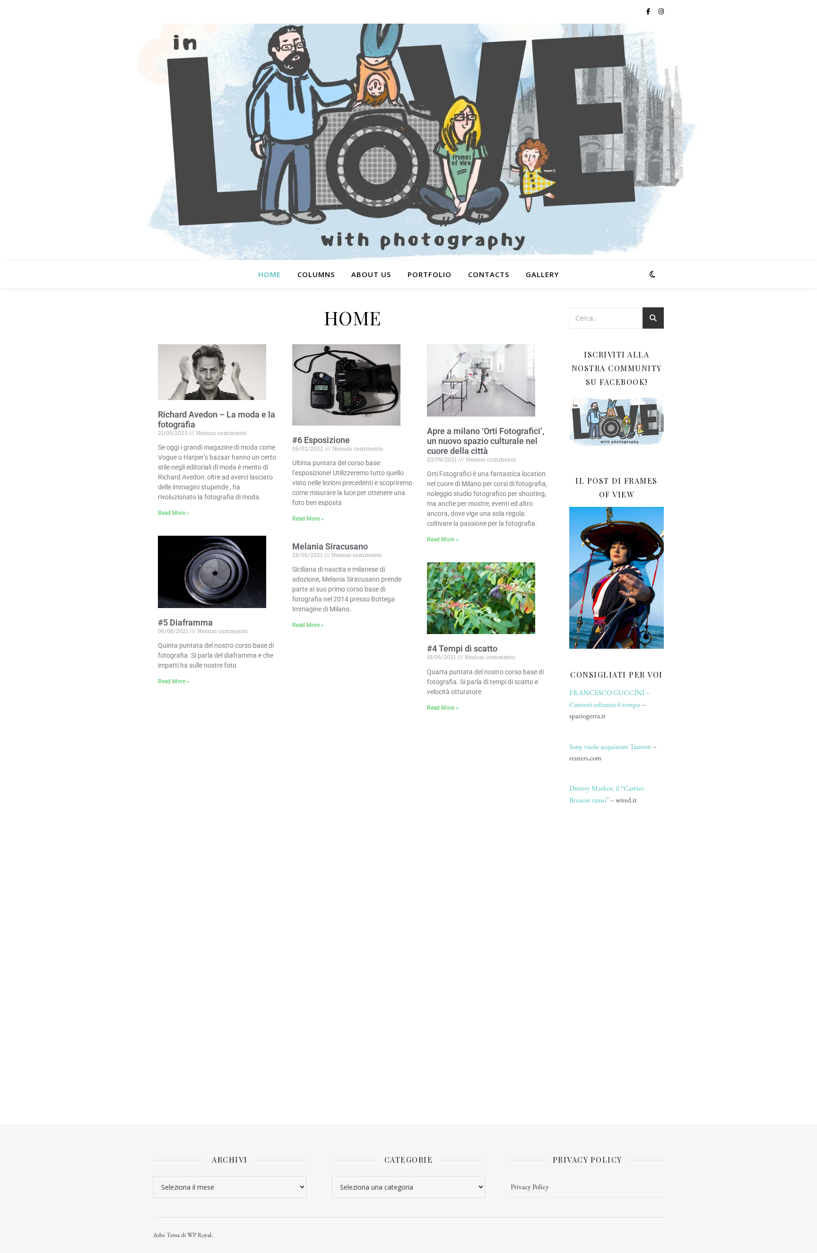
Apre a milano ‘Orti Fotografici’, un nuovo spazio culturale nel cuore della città (485, 441)
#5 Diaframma (185, 622)
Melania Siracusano (330, 546)
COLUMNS (316, 274)
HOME (269, 274)
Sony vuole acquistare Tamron (610, 746)
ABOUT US (371, 274)
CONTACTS (488, 274)
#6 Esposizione (321, 440)
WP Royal (199, 1235)
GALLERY (542, 274)
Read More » (174, 513)
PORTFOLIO (430, 274)
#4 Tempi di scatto (462, 648)
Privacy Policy (530, 1186)
